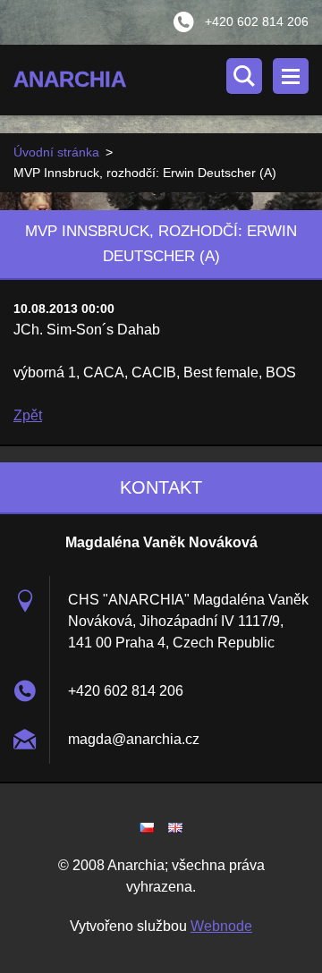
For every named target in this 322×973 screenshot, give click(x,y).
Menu (291, 76)
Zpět (27, 415)
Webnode (221, 926)
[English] (175, 827)
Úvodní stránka (56, 152)
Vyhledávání (244, 76)
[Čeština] (147, 827)
